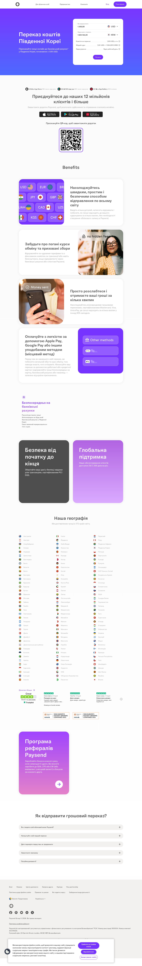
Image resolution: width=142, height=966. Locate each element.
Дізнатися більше (25, 690)
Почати (98, 57)
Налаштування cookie (89, 957)
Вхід (107, 4)
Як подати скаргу (58, 892)
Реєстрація (120, 4)
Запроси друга (47, 887)
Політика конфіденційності (19, 924)
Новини (19, 887)
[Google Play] (71, 114)
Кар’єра (59, 887)
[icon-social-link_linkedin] (26, 912)
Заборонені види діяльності (79, 892)
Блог (11, 887)
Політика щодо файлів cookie (20, 892)
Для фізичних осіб (42, 4)
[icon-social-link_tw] (32, 912)
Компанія (84, 4)
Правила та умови (41, 892)
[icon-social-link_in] (16, 912)
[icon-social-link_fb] (10, 912)
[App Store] (49, 114)
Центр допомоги (32, 887)
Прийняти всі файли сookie (88, 945)
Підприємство (65, 4)
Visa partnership (72, 887)
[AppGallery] (93, 114)
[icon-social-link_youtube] (21, 912)
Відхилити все (89, 952)
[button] (7, 951)
